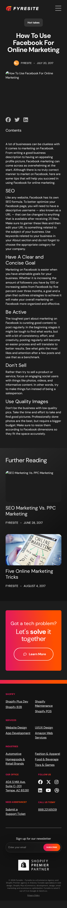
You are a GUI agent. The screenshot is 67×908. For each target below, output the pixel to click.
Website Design (16, 727)
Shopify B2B (14, 707)
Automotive (13, 754)
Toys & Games (45, 765)
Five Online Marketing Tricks (29, 574)
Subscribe (51, 847)
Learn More (37, 654)
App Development (18, 733)
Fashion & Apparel (47, 754)
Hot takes (33, 22)
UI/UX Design (44, 727)
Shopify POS (43, 711)
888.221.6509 (47, 810)
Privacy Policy (33, 895)
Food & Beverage (46, 759)
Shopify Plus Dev (17, 701)
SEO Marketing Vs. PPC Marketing (31, 511)
